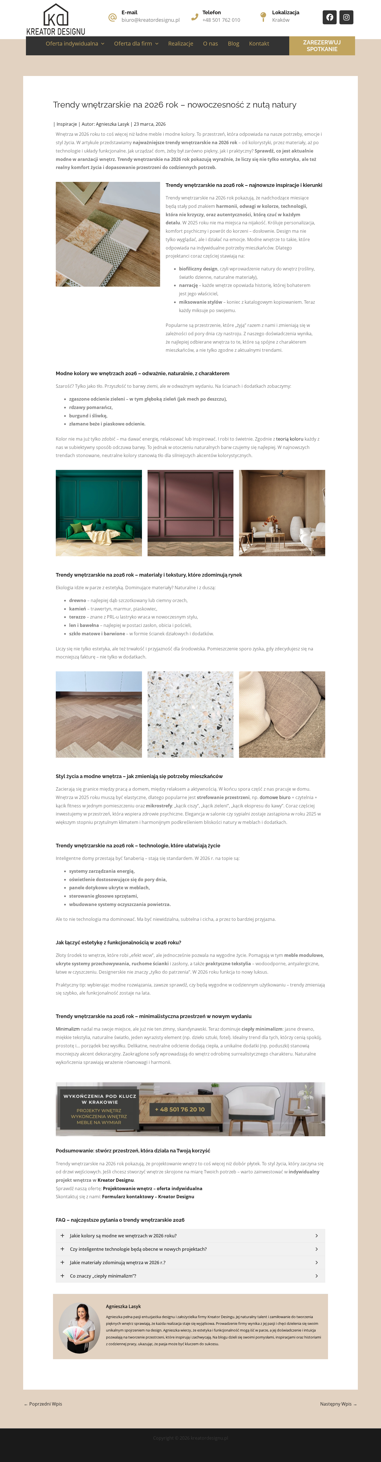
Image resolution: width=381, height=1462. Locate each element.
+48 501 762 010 (221, 19)
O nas (210, 43)
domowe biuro (275, 797)
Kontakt (259, 43)
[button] (75, 43)
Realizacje (180, 43)
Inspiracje (67, 124)
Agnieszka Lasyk (123, 1306)
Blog (233, 43)
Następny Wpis (338, 1404)
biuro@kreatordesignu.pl (151, 19)
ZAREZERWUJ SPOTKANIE (322, 46)
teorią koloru (289, 439)
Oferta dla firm (133, 43)
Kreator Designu (116, 1180)
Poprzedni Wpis (43, 1404)
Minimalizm (68, 1029)
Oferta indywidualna (72, 43)
